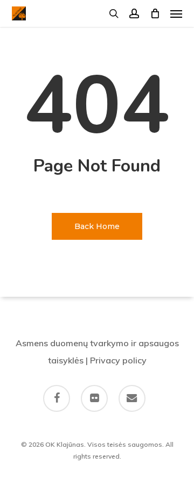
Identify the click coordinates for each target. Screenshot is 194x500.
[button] (176, 13)
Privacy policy (118, 360)
